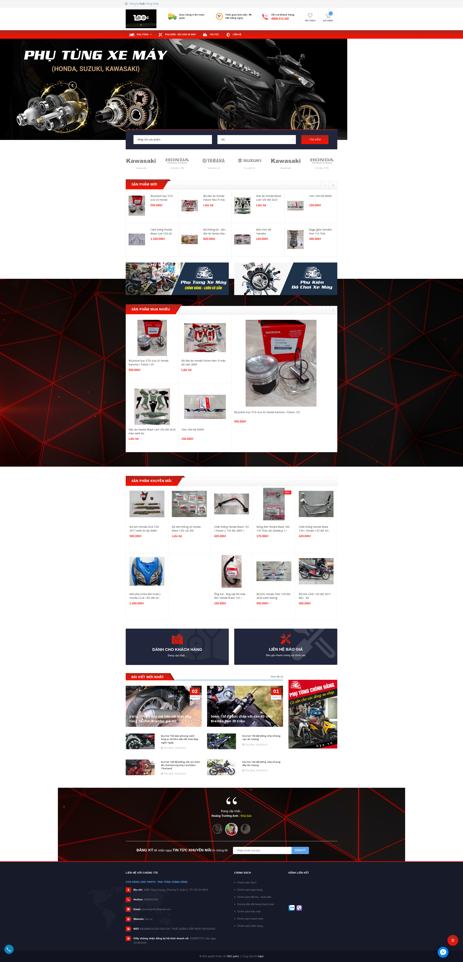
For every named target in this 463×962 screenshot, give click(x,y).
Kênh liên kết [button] (298, 872)
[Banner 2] (285, 279)
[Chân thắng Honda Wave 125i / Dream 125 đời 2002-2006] (273, 504)
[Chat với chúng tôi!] (443, 952)
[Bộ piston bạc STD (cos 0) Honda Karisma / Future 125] (137, 205)
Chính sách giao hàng (249, 889)
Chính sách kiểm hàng (250, 925)
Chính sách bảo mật (248, 911)
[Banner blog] (312, 714)
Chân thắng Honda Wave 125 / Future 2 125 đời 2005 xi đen (189, 528)
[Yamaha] (177, 160)
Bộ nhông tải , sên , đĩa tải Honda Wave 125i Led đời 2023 (215, 231)
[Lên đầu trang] (455, 953)
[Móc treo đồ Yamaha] (242, 239)
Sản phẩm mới (144, 184)
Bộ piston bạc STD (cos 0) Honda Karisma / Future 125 (163, 197)
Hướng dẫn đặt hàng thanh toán (255, 904)
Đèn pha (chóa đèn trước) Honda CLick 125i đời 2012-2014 (315, 596)
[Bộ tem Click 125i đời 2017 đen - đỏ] (273, 571)
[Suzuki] (213, 160)
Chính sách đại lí (246, 882)
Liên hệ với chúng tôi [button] (142, 872)
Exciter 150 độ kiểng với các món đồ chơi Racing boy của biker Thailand (180, 765)
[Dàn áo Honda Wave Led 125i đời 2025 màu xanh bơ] (242, 205)
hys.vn (148, 919)
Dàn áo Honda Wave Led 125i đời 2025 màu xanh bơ (268, 197)
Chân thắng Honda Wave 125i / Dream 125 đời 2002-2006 (273, 528)
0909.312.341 (280, 19)
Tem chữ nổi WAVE (320, 196)
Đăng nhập (152, 3)
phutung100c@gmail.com (156, 909)
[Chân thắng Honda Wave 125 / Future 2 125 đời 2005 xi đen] (189, 504)
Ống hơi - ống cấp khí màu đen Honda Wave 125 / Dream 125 (187, 596)
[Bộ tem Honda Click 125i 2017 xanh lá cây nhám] (316, 504)
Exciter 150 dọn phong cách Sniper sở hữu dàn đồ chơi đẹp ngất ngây (179, 739)
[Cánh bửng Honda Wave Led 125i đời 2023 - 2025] (137, 239)
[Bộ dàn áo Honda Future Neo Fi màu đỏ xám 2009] (189, 205)
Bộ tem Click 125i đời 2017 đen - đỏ (272, 596)
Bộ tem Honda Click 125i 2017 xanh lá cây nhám (313, 528)
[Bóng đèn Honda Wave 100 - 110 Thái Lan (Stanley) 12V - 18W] (231, 504)
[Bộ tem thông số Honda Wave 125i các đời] (146, 504)
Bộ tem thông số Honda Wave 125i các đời (143, 528)
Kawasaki (249, 168)
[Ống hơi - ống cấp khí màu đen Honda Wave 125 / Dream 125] (189, 571)
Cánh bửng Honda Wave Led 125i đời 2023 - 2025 (161, 231)
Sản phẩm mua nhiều (150, 309)
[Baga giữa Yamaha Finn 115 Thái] (295, 239)
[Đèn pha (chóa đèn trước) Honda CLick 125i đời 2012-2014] (316, 571)
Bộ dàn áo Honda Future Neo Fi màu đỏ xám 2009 (214, 197)
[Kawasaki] (249, 160)
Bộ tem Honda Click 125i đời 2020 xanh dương (231, 596)
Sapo (261, 956)
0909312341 (151, 899)
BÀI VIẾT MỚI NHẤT (147, 677)
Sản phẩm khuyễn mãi (151, 481)
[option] (231, 223)
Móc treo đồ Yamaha (263, 231)
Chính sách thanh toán (250, 918)
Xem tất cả (277, 676)
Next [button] (333, 185)
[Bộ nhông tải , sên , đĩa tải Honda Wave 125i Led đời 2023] (189, 239)
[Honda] (141, 160)
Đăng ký (134, 3)
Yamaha (177, 168)
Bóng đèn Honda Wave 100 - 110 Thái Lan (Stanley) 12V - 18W (231, 528)
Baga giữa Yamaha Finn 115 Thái (320, 231)
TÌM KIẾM (315, 139)
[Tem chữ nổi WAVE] (295, 205)
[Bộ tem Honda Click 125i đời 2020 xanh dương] (231, 571)
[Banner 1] (177, 279)
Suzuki (213, 168)
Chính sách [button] (242, 872)
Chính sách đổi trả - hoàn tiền (254, 896)
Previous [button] (325, 185)
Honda (141, 168)
